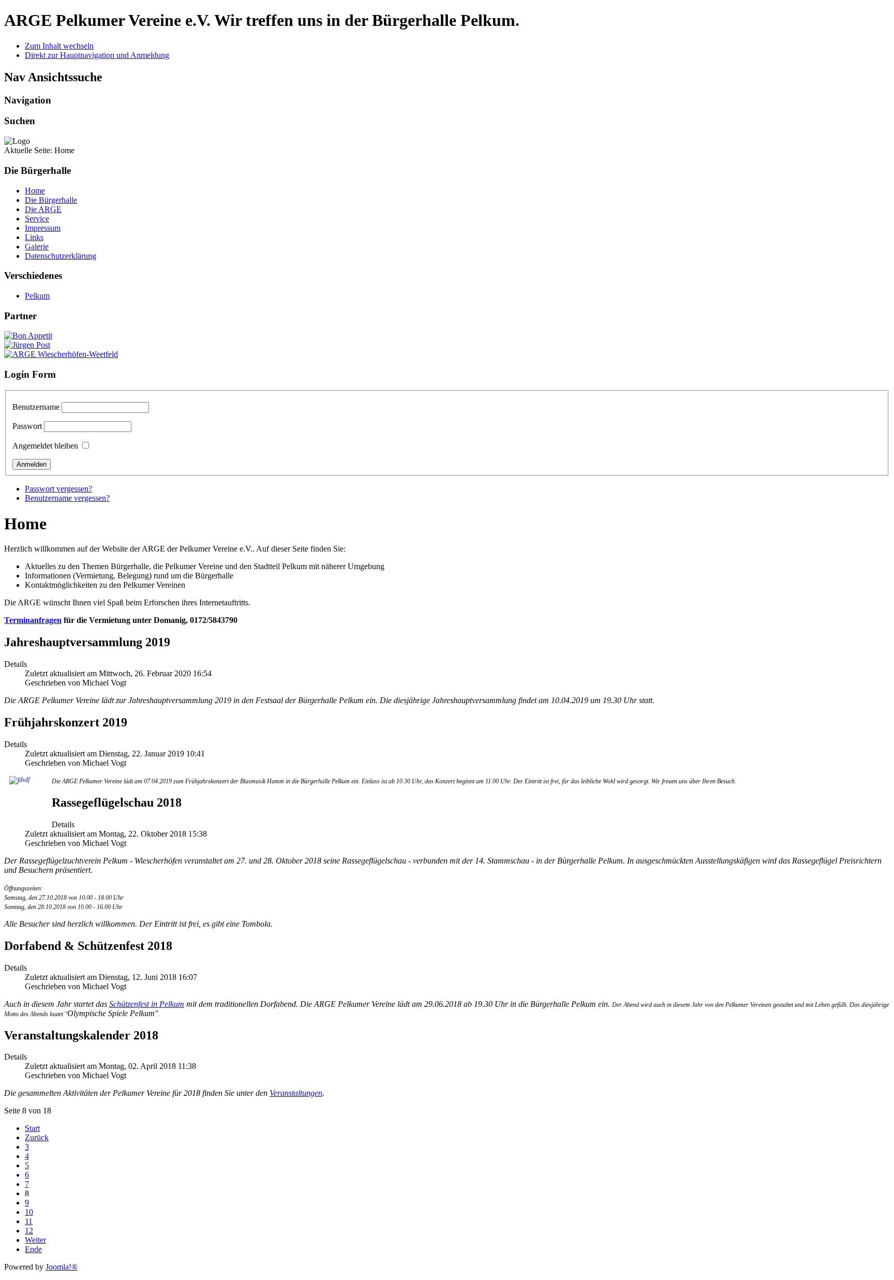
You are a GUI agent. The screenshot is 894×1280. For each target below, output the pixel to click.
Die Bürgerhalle (51, 200)
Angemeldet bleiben (45, 445)
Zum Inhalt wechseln (59, 45)
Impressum (43, 228)
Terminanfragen (33, 620)
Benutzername (35, 407)
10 (29, 1212)
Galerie (37, 246)
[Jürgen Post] (27, 344)
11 (29, 1221)
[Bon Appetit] (28, 335)
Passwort (27, 426)
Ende (33, 1249)
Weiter (35, 1240)
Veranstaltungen (296, 1093)
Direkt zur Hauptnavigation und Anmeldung (97, 55)
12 (29, 1230)
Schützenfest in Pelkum (146, 1004)
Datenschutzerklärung (60, 255)
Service (37, 218)
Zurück (37, 1137)
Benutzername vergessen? (67, 498)
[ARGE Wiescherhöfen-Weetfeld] (61, 354)
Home (35, 190)
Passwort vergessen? (58, 488)
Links (34, 237)
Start (32, 1128)
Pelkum (37, 295)
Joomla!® (62, 1266)
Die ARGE (43, 209)
